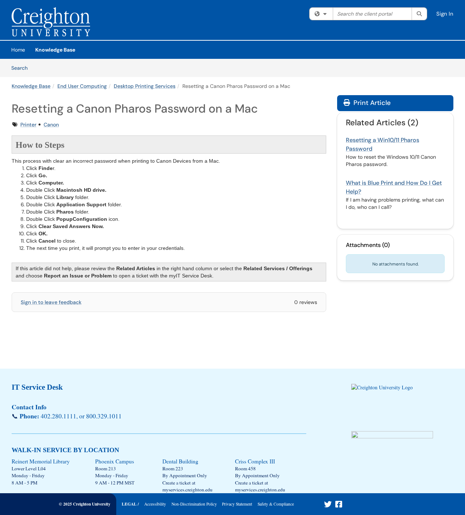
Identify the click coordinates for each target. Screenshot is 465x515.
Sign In (444, 13)
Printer (28, 124)
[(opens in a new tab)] (51, 21)
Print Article (371, 102)
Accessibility (155, 504)
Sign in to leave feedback (51, 302)
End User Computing (82, 86)
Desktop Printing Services (144, 86)
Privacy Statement (237, 504)
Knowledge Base (55, 49)
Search (22, 67)
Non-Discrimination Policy (194, 504)
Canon (51, 124)
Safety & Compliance (276, 504)
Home (18, 49)
